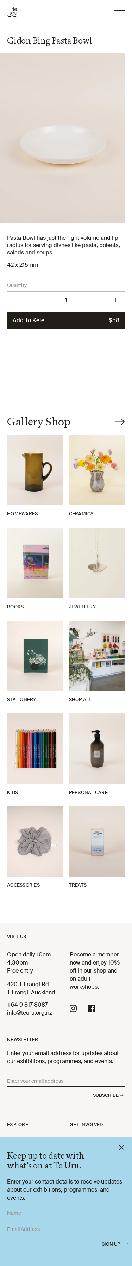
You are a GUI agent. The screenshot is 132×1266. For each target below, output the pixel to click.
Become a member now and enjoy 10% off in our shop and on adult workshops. (95, 970)
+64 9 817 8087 (27, 1004)
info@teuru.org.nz (29, 1012)
